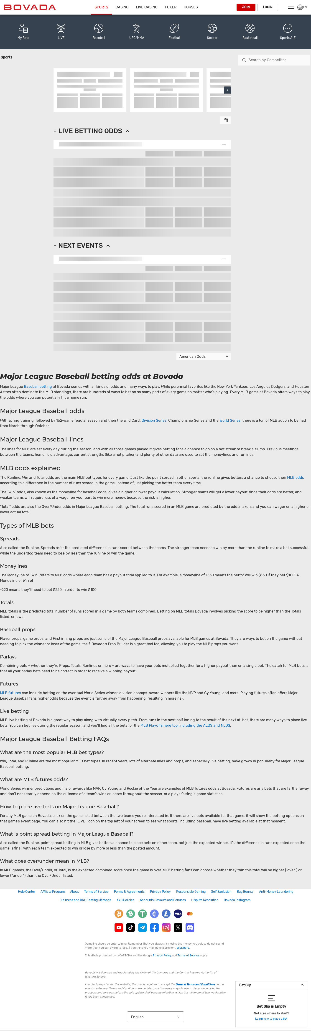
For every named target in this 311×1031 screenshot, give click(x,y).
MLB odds (295, 477)
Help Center (26, 892)
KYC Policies (125, 900)
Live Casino (147, 7)
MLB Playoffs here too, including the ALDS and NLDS (185, 725)
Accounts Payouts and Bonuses (163, 900)
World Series (229, 420)
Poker (170, 7)
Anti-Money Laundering (276, 892)
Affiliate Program (53, 892)
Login (268, 7)
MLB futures (10, 693)
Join (246, 7)
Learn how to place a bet (271, 1018)
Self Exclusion (221, 892)
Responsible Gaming (191, 892)
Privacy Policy (160, 892)
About (74, 892)
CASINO (122, 7)
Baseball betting (38, 386)
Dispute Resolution (204, 900)
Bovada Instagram (237, 900)
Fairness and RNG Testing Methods (86, 900)
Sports (101, 7)
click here (183, 947)
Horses (191, 7)
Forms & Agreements (129, 892)
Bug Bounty (245, 892)
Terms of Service (96, 892)
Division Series (154, 420)
